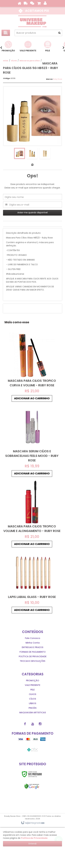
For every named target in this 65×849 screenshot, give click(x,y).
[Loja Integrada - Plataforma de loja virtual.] (33, 823)
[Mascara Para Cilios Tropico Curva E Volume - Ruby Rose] (32, 368)
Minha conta (33, 642)
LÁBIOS (32, 703)
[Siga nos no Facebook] (25, 724)
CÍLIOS (14, 60)
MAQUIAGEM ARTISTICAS (32, 712)
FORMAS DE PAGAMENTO (33, 651)
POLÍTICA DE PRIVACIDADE (32, 656)
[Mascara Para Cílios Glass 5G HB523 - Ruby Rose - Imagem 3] (44, 153)
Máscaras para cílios (30, 60)
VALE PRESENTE (32, 685)
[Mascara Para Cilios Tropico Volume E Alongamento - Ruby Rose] (32, 513)
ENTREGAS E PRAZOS (32, 647)
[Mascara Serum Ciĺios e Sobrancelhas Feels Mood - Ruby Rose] (32, 440)
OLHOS (32, 694)
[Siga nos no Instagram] (40, 724)
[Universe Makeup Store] (32, 21)
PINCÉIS (32, 707)
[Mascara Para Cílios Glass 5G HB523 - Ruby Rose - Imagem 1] (19, 153)
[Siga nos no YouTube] (32, 724)
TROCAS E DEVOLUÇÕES (32, 661)
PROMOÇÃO (32, 680)
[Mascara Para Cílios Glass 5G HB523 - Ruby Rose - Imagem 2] (32, 153)
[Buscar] (59, 33)
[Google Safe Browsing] (32, 786)
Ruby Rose (57, 79)
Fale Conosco (32, 638)
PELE (32, 689)
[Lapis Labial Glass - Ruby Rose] (32, 582)
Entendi (32, 843)
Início (5, 60)
